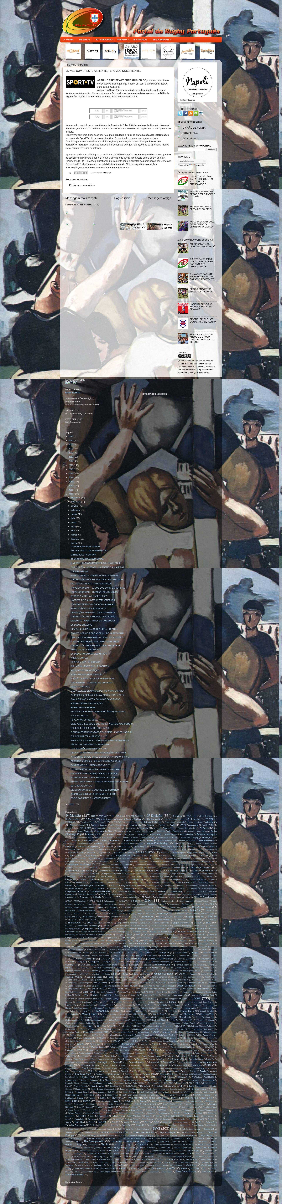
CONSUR (103, 894)
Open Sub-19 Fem (187, 1041)
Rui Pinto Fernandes (201, 1095)
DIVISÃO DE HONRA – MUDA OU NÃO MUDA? (93, 621)
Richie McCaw (131, 1086)
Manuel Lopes (89, 1014)
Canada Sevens (207, 873)
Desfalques (174, 904)
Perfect (203, 1056)
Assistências (70, 843)
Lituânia (96, 1002)
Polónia (161, 1059)
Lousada (128, 1005)
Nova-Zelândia (84, 1038)
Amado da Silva (104, 831)
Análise (110, 834)
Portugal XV (168, 1062)
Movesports (168, 1029)
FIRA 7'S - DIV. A (113, 943)
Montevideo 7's (113, 1029)
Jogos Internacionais (111, 986)
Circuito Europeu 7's (184, 882)
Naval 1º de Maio (91, 1035)
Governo (205, 956)
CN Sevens (99, 888)
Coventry (84, 897)
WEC (88, 1165)
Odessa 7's (104, 1041)
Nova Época (203, 1035)
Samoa (143, 1101)
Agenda (150, 825)
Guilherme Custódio (206, 962)
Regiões (146, 1080)
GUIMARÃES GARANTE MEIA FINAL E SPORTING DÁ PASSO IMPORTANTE (202, 276)
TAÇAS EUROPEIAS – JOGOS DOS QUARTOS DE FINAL (98, 588)
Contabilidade (116, 894)
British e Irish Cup (179, 855)
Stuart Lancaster (178, 1119)
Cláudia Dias (167, 885)
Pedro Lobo (83, 1056)
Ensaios (197, 920)
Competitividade (175, 891)
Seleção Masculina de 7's (196, 1104)
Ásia (149, 840)
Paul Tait (154, 1050)
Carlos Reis (178, 876)
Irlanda (125, 974)
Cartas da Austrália (193, 876)
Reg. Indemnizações (131, 1080)
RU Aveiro (170, 1086)
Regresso (157, 1080)
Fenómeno (209, 938)
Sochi (91, 1116)
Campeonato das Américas (144, 868)
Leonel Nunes (84, 999)
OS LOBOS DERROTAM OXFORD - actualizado (93, 604)
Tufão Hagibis (148, 1153)
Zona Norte (207, 1171)
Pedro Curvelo (186, 1053)
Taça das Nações (168, 1132)
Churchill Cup (80, 882)
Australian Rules (128, 843)
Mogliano (169, 1026)
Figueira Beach (120, 940)
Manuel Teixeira (109, 1014)
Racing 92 (100, 1074)
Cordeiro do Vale (207, 894)
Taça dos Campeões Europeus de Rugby (135, 1135)
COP (153, 894)
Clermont (179, 885)
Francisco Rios (131, 950)
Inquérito (150, 971)
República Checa (72, 1083)
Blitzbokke (91, 853)
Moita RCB (180, 1026)
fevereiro (75, 539)
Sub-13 (211, 1119)
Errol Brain (82, 926)
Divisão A (174, 907)
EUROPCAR (200, 929)
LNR (112, 1002)
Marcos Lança (71, 1017)
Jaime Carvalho (207, 974)
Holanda (96, 968)
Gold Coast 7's (167, 955)
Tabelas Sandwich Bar (143, 1132)
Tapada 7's (164, 1138)
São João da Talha (194, 1101)
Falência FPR (199, 935)
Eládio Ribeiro (88, 917)
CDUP (111, 879)
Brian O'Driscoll (106, 855)
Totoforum (180, 1151)
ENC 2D (103, 920)
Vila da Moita (191, 1159)
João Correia (73, 980)
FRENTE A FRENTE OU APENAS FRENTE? (91, 798)
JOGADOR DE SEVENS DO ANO (152, 983)
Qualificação (161, 1071)
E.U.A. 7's (89, 913)
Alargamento (99, 828)
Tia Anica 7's (150, 1141)
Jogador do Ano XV (196, 983)
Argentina (114, 840)
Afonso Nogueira (100, 825)
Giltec (85, 956)
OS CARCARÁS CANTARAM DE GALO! (89, 748)
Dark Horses (80, 904)
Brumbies (193, 855)
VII (179, 1159)
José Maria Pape (173, 989)
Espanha (89, 928)
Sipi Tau (177, 1113)
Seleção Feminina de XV (172, 1104)
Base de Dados (123, 846)
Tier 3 (191, 1141)
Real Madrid (209, 1077)
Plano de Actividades (106, 1059)
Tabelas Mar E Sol (73, 1132)
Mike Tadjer (114, 1026)
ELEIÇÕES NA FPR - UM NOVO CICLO (89, 736)
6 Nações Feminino (132, 819)
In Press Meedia (91, 971)
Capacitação (70, 876)
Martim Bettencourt (154, 1017)
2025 (71, 436)
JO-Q (140, 977)
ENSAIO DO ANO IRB (182, 920)
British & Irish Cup (123, 855)
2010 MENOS (117, 816)
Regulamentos (171, 1080)
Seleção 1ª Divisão (105, 1104)
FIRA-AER (142, 943)
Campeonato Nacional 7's (204, 870)
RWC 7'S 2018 (191, 1098)
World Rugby (191, 1165)
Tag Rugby (152, 1138)
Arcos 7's (76, 840)
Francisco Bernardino (208, 947)
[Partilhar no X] (80, 172)
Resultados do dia (122, 1083)
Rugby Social (112, 1095)
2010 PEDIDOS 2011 (134, 816)
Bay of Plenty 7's (140, 846)
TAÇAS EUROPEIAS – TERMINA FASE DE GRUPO (94, 592)
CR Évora (119, 897)
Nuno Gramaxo (115, 1038)
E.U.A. (77, 913)
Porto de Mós (89, 1062)
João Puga (196, 980)
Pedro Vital (182, 1056)
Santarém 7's (178, 1101)
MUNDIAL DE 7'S (183, 1029)
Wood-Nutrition (176, 1165)
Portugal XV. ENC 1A (187, 1062)
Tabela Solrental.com (191, 1129)
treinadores (209, 1151)
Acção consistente (195, 822)
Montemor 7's (97, 1029)
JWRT (96, 995)
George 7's (164, 952)
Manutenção (125, 1014)
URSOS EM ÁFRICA (80, 687)
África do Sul (135, 825)
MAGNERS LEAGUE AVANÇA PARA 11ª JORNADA (94, 773)
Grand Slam (105, 959)
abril (73, 530)
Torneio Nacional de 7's (138, 1150)
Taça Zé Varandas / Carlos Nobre (132, 1138)
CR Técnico (147, 897)
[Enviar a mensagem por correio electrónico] (70, 172)
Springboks (79, 1119)
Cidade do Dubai (114, 882)
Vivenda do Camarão (137, 1162)
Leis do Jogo (208, 995)
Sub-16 (79, 1122)
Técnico (200, 1138)
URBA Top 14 (99, 1156)
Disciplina (113, 907)
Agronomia (193, 825)
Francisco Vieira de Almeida (168, 950)
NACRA (156, 1032)
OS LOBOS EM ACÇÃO (82, 625)
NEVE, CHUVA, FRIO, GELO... (85, 720)
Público (91, 1071)
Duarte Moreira (181, 910)
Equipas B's (145, 923)
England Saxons (145, 920)
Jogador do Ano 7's (177, 983)
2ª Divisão (154, 816)
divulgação (104, 910)
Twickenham (170, 1153)
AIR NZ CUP (85, 828)
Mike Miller (101, 1026)
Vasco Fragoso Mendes (204, 1156)
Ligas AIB (164, 999)
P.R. (178, 1044)
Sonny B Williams (134, 1116)
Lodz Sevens (208, 1002)
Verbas (118, 1159)
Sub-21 (136, 1122)
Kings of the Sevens (150, 995)
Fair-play (186, 935)
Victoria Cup (158, 1159)
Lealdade (196, 995)
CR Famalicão (133, 897)
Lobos (172, 1001)
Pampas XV (126, 1047)
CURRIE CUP (136, 901)
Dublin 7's (210, 910)
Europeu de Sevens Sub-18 (162, 932)
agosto (74, 514)
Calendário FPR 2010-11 (204, 858)
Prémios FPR (181, 1065)
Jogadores (212, 983)
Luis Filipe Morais (81, 1008)
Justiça (77, 995)
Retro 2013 (181, 1083)
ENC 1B (73, 920)
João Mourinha (148, 980)
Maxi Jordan (171, 1017)
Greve (180, 959)
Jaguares (193, 974)
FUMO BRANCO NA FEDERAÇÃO (87, 674)
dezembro (76, 497)
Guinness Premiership (130, 965)
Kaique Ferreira (121, 995)
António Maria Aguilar (104, 837)
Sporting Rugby (192, 1116)
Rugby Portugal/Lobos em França (186, 1092)
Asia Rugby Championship (165, 840)
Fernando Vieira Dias (89, 941)
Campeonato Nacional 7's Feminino (117, 873)
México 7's (212, 1020)
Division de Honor (86, 910)
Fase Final (126, 937)
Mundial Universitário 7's (123, 1032)
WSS (172, 1168)
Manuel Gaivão (71, 1014)
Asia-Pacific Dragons (187, 840)
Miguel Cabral (108, 1023)
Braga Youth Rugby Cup (197, 852)
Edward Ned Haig (72, 917)
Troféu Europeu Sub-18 (117, 1153)
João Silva (72, 983)
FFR (102, 941)
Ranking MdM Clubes (169, 1074)
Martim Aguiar (137, 1017)
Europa (189, 929)
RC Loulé (128, 1077)
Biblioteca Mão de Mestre (176, 849)
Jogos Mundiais (131, 986)
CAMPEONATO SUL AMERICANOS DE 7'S (90, 765)
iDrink (205, 968)
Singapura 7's (164, 1113)
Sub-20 (126, 1122)
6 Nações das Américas (111, 819)
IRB (115, 974)
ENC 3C (132, 920)
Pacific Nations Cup (205, 1044)
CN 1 (88, 888)
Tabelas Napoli (90, 1132)
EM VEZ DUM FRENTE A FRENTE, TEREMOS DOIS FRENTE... (100, 781)
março (74, 535)
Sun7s (92, 1125)
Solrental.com (118, 1116)
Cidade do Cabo (96, 882)
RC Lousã (140, 1077)
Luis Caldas (175, 1005)
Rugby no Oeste (162, 1092)
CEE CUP (122, 879)
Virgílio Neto (84, 1162)
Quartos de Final (177, 1071)
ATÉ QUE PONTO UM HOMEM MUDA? (89, 550)
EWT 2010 (148, 935)
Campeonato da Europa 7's (80, 864)
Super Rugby (197, 1125)
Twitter (181, 1153)
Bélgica (203, 846)
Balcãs (198, 843)
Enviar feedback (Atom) (88, 205)
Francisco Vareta (147, 950)
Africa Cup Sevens (118, 825)
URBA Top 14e (115, 1156)
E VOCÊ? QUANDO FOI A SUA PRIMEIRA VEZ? (93, 678)
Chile (211, 879)
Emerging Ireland (165, 917)
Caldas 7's (158, 858)
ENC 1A (212, 916)
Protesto (155, 1068)
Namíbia (178, 1032)
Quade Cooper (147, 1071)
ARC (67, 840)
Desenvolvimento (156, 904)
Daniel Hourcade (186, 901)
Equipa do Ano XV (105, 923)
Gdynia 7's (150, 953)
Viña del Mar (70, 1162)
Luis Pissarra (97, 1008)
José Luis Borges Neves (153, 989)
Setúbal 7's (150, 1110)
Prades (106, 1065)
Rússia (92, 1098)
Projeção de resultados (91, 1068)
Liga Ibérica (126, 999)
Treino (67, 1153)
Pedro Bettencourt (170, 1053)
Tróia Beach (135, 1153)
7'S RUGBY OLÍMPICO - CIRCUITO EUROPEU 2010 (95, 761)
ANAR (119, 834)
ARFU (104, 840)
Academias (169, 822)
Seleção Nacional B (86, 1107)
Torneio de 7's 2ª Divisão (184, 1145)
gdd (140, 953)
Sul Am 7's (196, 1122)
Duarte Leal (167, 910)
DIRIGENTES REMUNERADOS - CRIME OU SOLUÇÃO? (97, 637)
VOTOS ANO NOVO (182, 1162)
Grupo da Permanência (161, 962)
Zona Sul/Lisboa (74, 1174)
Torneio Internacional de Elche (92, 1151)
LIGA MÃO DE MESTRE (145, 999)
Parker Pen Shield (121, 1050)
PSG (67, 1071)
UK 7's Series (76, 1156)
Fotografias (102, 947)
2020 (71, 453)
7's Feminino (194, 819)
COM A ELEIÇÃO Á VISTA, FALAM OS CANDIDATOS (95, 699)
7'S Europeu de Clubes (174, 819)
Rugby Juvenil (83, 1092)
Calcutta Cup (145, 858)
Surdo (109, 1129)
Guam (192, 962)
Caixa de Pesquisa (129, 858)
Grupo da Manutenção (139, 962)
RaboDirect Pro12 (82, 1074)
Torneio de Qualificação (94, 1148)
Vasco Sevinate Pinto (73, 1159)
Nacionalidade (143, 1032)
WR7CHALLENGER (83, 1168)
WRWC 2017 (136, 1168)
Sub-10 (192, 1119)
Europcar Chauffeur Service (92, 932)
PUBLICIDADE (78, 1071)
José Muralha (188, 989)
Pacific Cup (188, 1044)
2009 (71, 804)
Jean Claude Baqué (126, 977)
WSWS (184, 1168)
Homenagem (108, 968)
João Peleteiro (183, 980)
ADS (88, 825)
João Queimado (210, 980)
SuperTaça (73, 1129)
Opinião (80, 1044)
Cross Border (208, 897)
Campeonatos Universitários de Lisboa (151, 874)
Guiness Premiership (108, 965)
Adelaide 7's (211, 822)
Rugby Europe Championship (103, 1089)
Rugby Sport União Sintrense (134, 1095)
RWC (103, 1097)
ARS (142, 840)
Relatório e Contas (191, 1080)
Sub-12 (201, 1119)
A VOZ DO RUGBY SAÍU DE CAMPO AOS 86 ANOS (95, 641)
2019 (71, 457)
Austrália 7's (113, 843)
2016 (71, 469)
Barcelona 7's (107, 846)
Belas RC (179, 846)
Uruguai (127, 1156)
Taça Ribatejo (109, 1138)
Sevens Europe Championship (204, 1110)
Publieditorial (103, 1071)
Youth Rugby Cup (89, 1172)
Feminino (173, 937)
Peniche (194, 1056)
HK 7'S (68, 968)
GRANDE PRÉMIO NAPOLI (160, 959)
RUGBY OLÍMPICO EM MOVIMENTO (88, 608)
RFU (191, 1083)
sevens (162, 1109)
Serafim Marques (210, 1107)
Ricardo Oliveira (116, 1086)
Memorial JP (186, 1020)
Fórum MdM (89, 947)
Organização (128, 1043)
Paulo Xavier (140, 1053)
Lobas (119, 1002)
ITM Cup (146, 974)
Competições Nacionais (100, 891)
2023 (71, 440)
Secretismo (78, 1104)
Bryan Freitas (94, 858)
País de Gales (97, 1047)
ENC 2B (93, 920)
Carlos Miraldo (149, 876)
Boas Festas (119, 852)
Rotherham (158, 1086)
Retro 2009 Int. (139, 1083)
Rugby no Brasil (146, 1092)
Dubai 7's (195, 910)
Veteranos (129, 1159)
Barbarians (69, 846)
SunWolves (102, 1125)
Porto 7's (210, 1059)
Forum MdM (76, 947)
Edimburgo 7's (165, 913)
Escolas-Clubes (199, 926)
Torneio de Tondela (147, 1148)
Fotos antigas (115, 947)
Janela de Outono (73, 977)
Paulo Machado (100, 1053)
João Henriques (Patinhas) (92, 980)
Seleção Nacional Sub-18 (108, 1107)
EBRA (140, 913)
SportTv (68, 1119)
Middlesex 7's (93, 1023)
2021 (71, 448)
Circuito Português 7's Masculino (126, 885)
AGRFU (183, 825)
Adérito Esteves (76, 825)
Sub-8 (156, 1122)
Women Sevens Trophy (157, 1165)
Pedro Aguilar (153, 1053)
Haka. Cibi (147, 965)
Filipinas (193, 941)
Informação (107, 971)
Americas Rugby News (197, 831)
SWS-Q (173, 1129)
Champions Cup (178, 879)
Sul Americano (78, 1125)
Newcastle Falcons (133, 1035)
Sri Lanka (92, 1119)
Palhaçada (114, 1047)
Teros (77, 1141)
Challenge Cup (136, 879)
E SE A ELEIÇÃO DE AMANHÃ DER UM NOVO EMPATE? (97, 691)
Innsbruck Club (137, 971)
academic (181, 822)
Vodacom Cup (155, 1162)
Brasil (214, 852)
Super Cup (172, 1125)
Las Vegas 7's (180, 995)
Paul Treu (169, 1050)
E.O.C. (67, 913)
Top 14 (105, 1144)
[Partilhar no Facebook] (83, 172)
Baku (190, 843)
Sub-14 (68, 1122)
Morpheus (126, 1029)
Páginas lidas (70, 1047)
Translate (199, 165)
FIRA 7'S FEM (128, 943)
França (154, 946)
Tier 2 (183, 1141)
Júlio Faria (175, 992)
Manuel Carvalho (207, 1011)
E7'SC (122, 913)
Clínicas (213, 885)
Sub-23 (148, 1122)
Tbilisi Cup (190, 1138)
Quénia (193, 1071)
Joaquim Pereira (100, 983)
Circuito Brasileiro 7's (133, 882)
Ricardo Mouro (98, 1086)
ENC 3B (122, 920)
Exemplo (159, 935)
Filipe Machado (181, 941)
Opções (145, 1041)
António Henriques (207, 834)
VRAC (195, 1162)
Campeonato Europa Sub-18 (78, 870)
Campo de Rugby (178, 874)
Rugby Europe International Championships (164, 1089)
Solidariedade (103, 1116)
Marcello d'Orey (207, 1014)
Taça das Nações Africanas (193, 1132)
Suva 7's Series (143, 1129)
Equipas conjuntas (161, 923)
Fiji (137, 940)
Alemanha (143, 828)
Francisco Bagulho (170, 947)
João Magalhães (113, 980)
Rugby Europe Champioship (131, 1089)
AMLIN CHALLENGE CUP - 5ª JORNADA (90, 666)
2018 (71, 461)
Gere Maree (208, 953)
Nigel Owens (150, 1035)
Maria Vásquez (86, 1017)
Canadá (191, 873)
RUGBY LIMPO (114, 1092)
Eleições (107, 172)
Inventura (95, 974)
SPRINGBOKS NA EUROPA (83, 555)
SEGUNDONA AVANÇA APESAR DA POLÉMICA (201, 207)
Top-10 (130, 1145)
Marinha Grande (102, 1017)
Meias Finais (185, 1017)
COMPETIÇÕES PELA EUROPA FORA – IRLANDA (94, 629)
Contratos (129, 894)
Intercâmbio (209, 971)
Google (195, 956)
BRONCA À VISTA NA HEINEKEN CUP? (89, 596)
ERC (208, 922)
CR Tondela (160, 897)
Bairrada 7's (179, 843)
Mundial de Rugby (72, 1032)
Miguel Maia (141, 1023)
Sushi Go (119, 1129)
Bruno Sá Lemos (78, 858)
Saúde (68, 1104)
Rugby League (98, 1092)
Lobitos (160, 1002)
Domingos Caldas (134, 910)
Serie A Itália (107, 1110)
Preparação (195, 1065)
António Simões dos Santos (127, 837)
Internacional (70, 974)
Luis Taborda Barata (146, 1008)
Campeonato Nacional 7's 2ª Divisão (84, 874)
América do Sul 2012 (144, 831)
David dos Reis (94, 904)
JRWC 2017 (148, 992)
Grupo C (108, 961)
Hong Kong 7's (140, 968)
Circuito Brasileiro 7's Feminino (158, 882)
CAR (81, 876)
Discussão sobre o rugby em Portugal (138, 907)
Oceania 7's (212, 1038)
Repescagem (208, 1080)
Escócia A (107, 926)
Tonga (80, 1144)
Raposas (104, 1077)
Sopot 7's (148, 1116)
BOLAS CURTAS (145, 852)
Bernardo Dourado (94, 849)
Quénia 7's (204, 1071)
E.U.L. (114, 913)
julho (73, 518)
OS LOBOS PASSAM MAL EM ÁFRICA (88, 654)
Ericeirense (69, 926)
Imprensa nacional (73, 971)
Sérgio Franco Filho (91, 1110)
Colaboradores (128, 888)
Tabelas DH (209, 1129)
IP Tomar (106, 974)
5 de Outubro (206, 816)
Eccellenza (150, 913)
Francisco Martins (76, 949)
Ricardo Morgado (81, 1086)
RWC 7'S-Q (206, 1098)
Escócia (94, 925)
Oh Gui (135, 1041)
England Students (162, 920)
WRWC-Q (161, 1168)
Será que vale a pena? (191, 1107)
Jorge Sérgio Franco (76, 989)
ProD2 (207, 1065)
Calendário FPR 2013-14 (99, 861)
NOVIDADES (101, 1038)
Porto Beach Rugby (73, 1062)
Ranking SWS (88, 1077)
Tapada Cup (178, 1138)
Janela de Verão (94, 977)
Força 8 (182, 943)
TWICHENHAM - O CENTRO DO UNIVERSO (91, 682)
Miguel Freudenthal (125, 1023)
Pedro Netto (110, 1056)
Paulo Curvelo (193, 1050)
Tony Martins (93, 1145)
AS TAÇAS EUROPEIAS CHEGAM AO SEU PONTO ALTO (97, 695)
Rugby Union (155, 1095)
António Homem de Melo (82, 837)
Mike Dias (87, 1026)
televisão (210, 1138)
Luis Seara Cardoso (126, 1008)
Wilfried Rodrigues (136, 1165)
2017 (71, 465)
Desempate (140, 904)
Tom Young (202, 1141)
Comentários (158, 888)
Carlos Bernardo (105, 876)
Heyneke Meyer (198, 965)
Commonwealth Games (176, 888)
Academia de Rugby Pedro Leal (148, 822)
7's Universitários (87, 822)
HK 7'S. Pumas (83, 968)
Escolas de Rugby (182, 926)
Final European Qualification (86, 943)
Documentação (118, 910)
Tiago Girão (164, 1141)
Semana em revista (148, 1107)
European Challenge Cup (118, 932)
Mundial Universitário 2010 (95, 1032)
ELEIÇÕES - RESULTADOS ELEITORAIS (90, 728)
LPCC (137, 1005)
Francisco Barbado (188, 947)
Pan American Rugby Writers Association (151, 1047)
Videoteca (170, 1159)
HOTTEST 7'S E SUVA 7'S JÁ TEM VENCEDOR (93, 600)
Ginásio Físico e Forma (100, 956)
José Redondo (203, 989)
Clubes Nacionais (75, 888)
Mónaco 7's (84, 1029)
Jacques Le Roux (163, 973)
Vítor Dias (104, 1162)
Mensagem (199, 1020)
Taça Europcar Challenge (167, 1135)
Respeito (86, 1083)
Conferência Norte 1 (206, 891)
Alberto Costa (130, 828)
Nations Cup (75, 1035)
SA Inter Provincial (103, 1101)
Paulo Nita (114, 1053)
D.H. (148, 900)
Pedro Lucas (96, 1056)
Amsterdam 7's (95, 834)
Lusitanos (177, 1008)
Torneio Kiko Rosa (116, 1150)
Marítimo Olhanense (120, 1017)
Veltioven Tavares (105, 1159)
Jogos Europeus (92, 986)
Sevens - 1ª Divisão (181, 1110)
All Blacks (204, 828)
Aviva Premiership (157, 843)
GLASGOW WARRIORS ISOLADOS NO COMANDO (95, 790)
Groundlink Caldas (209, 959)
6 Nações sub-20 (152, 819)
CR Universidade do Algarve (179, 897)
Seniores (174, 1107)
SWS (156, 1128)
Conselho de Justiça (87, 894)
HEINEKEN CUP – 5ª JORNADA (85, 662)
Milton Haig (126, 1026)
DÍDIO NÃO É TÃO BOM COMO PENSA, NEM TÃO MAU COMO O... (103, 724)
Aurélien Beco (85, 843)
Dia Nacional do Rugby (191, 904)
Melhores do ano (139, 1020)
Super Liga (184, 1125)
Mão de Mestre (140, 1014)
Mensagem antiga (159, 198)
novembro (76, 502)
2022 (71, 444)
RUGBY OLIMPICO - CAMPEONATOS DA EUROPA (94, 575)
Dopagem (149, 910)
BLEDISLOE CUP (76, 852)
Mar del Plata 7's (160, 1014)
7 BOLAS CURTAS (79, 571)
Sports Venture (208, 1116)
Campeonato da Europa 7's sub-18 (189, 865)
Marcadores (189, 1014)
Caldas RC (171, 858)
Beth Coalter (127, 849)
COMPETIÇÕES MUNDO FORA (201, 888)
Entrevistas (74, 922)
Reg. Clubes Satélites (109, 1080)
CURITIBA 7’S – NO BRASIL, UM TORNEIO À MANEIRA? (97, 567)
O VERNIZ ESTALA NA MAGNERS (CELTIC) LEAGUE (96, 563)
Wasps (80, 1165)
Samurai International (160, 1101)
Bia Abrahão (140, 849)
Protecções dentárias (140, 1068)
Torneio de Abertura (205, 1144)
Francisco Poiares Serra (96, 950)
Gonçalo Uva (184, 956)
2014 (71, 477)
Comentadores (144, 888)
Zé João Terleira (141, 1172)
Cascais (208, 876)
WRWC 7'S (149, 1168)
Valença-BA (149, 1156)
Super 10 (114, 1125)
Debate (121, 904)
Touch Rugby (193, 1150)
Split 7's (159, 1116)
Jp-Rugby (136, 992)
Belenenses (192, 846)
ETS (181, 929)
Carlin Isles (91, 876)
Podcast (152, 1059)
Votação (167, 1162)
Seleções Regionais (129, 1107)
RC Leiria (117, 1077)
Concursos (190, 891)
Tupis (160, 1153)
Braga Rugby (178, 852)
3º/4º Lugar (192, 816)
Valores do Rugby (164, 1156)
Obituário (186, 1038)
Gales (86, 953)
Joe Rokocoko (130, 983)
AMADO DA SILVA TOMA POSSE (86, 650)
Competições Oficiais (125, 891)
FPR (125, 946)
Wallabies (69, 1165)
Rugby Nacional (130, 1092)
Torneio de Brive (72, 1148)
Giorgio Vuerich (119, 956)
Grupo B (95, 961)
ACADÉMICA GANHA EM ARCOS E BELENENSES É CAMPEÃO (202, 194)
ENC (202, 917)
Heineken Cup (162, 964)
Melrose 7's (173, 1020)
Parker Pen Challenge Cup (100, 1050)
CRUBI (92, 901)
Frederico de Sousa (191, 950)
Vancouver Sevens (183, 1156)
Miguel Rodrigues (207, 1023)
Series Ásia (120, 1110)
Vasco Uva (90, 1159)
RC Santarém (183, 1077)
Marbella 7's (176, 1014)
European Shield (140, 932)
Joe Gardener (115, 983)
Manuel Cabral (187, 1011)
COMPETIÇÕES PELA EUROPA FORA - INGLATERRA (96, 645)
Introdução (84, 974)
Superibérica (211, 1125)
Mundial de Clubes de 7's (204, 1029)
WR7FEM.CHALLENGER (105, 1168)
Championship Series (197, 879)
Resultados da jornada (102, 1083)
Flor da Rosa (170, 943)
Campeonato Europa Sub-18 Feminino (114, 871)
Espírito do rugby (105, 929)
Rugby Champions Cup (198, 1086)
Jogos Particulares (209, 986)
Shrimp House (125, 1113)
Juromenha (187, 992)
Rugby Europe (81, 1089)
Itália (136, 974)
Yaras (77, 1172)
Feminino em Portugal (192, 938)
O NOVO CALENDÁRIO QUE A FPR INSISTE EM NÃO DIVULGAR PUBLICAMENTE (201, 180)
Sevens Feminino (75, 1113)
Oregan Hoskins (110, 1044)
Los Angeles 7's (88, 1005)
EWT (138, 935)
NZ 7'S (158, 1038)
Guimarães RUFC (88, 965)
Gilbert (77, 956)
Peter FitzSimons (81, 1059)
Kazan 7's (135, 995)
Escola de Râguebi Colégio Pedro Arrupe (130, 926)
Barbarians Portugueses (88, 846)
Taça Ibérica (206, 1135)
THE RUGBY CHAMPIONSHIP (125, 1141)
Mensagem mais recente (81, 198)
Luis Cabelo (162, 1005)
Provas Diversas (207, 1068)
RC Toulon (196, 1077)
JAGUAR (182, 974)
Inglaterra (120, 970)
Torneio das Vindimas (162, 1145)
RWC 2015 (117, 1098)
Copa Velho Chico (189, 894)
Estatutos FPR (159, 929)
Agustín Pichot (71, 828)
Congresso (69, 894)
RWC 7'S (175, 1098)
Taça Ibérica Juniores (73, 1138)
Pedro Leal (70, 1056)
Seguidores (90, 1104)
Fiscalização (157, 943)
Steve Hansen (163, 1119)
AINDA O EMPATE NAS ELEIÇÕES (87, 703)
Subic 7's (166, 1122)
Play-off (139, 1059)
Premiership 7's (164, 1065)
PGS (92, 1059)
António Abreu (170, 834)
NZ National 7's (172, 1038)
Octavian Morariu (75, 1041)
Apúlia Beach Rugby (189, 837)
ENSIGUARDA (211, 920)
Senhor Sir (163, 1107)
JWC (86, 995)
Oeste (126, 1041)
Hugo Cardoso (182, 968)
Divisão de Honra (201, 907)
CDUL (101, 879)
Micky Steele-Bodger (76, 1023)
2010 (71, 494)
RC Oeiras (169, 1077)
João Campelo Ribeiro (192, 977)
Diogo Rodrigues (72, 907)
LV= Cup (75, 1011)
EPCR (90, 923)
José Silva (89, 991)
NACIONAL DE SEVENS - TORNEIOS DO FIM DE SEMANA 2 (202, 307)
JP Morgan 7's (123, 992)
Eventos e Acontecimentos (100, 935)
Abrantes (127, 822)
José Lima (136, 989)
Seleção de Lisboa (123, 1104)
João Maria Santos (130, 980)
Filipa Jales (148, 940)
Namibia (166, 1032)
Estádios (120, 929)
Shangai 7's (111, 1113)
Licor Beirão (98, 999)
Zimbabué (155, 1172)
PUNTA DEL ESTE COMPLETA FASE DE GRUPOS (94, 777)
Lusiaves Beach (163, 1008)
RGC (198, 1083)
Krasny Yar (166, 995)
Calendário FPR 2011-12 (75, 861)
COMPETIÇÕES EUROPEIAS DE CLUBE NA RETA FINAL (97, 633)
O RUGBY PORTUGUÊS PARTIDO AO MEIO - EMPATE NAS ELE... (102, 732)
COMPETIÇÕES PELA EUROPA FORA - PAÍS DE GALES (97, 579)
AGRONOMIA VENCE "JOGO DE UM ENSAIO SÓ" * (203, 246)
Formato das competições (199, 943)
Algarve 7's (168, 828)
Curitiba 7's (123, 901)
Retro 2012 (168, 1083)
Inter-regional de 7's (191, 971)
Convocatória (142, 894)
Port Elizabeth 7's (176, 1059)
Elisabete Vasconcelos (120, 917)
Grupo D (121, 961)
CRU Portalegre (80, 901)
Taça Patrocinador (93, 1138)
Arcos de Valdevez (91, 840)
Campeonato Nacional (176, 870)
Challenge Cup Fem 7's (158, 879)
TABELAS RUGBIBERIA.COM (114, 1132)
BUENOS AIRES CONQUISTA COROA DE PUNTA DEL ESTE (99, 769)
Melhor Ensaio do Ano (205, 1017)
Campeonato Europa (199, 867)
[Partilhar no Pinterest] (86, 172)
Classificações (153, 885)
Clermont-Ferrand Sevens (196, 885)
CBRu (92, 879)
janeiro (74, 543)
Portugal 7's (118, 1062)
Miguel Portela (190, 1023)
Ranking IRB (149, 1074)
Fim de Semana (207, 940)
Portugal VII (154, 1062)
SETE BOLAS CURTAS (81, 786)
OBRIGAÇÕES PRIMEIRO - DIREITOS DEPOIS (93, 612)
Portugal (102, 1062)
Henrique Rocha (182, 965)
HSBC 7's (169, 968)
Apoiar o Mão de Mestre (168, 837)
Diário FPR (209, 904)
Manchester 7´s (157, 1011)
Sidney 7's (139, 1113)
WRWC (122, 1168)
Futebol (213, 949)
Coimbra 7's (114, 888)
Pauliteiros (180, 1050)
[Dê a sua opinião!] (78, 172)
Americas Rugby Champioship (170, 831)
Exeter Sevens (173, 935)
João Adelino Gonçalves (157, 977)
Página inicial (122, 198)
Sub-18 (102, 1122)
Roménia (144, 1086)
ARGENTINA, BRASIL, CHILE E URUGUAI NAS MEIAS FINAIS (100, 757)
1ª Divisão (73, 816)
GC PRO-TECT (116, 953)
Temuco (68, 1141)
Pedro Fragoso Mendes (204, 1053)
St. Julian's (117, 1119)
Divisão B (185, 907)
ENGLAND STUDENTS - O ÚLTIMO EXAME (91, 584)
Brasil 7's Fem (76, 855)
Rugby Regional (72, 1095)
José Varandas (107, 992)
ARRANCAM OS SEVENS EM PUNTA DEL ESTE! (93, 794)
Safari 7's (117, 1101)
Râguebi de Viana (132, 1074)
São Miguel (209, 1101)
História (211, 965)
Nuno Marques (131, 1038)
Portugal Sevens (136, 1062)
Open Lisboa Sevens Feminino (164, 1041)
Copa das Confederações (168, 894)
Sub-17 (92, 1122)
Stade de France (132, 1119)
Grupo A (82, 961)
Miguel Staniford (72, 1026)
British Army (163, 855)
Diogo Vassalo (88, 907)
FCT (156, 938)
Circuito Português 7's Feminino (91, 885)
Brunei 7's (204, 855)
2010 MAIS (103, 816)
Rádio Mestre (114, 1074)
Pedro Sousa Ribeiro (151, 1056)
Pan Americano (177, 1047)
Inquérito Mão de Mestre (168, 971)
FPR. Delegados (141, 947)
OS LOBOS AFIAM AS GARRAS (85, 546)
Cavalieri (82, 879)
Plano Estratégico (125, 1059)
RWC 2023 (163, 1098)
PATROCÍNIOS (138, 1050)
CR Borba (97, 897)
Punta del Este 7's (129, 1071)
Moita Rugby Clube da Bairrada (201, 1026)
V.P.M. (139, 1156)
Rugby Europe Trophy (196, 1089)
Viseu (95, 1162)
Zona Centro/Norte (186, 1171)
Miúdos (137, 1026)
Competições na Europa (75, 891)
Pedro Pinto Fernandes (128, 1056)
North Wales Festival (166, 1035)
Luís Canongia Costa (192, 1005)
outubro (75, 506)
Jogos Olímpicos (186, 985)
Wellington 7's (100, 1165)
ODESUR (116, 1041)
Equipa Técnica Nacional (127, 923)
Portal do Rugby (196, 1059)
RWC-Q (86, 1101)
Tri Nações (78, 1153)
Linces (196, 998)
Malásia (129, 1011)
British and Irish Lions (144, 855)
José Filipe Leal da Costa (118, 989)
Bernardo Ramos (112, 849)
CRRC (68, 901)
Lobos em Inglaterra (191, 1002)
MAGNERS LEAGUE (108, 1010)
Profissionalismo (72, 1068)
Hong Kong (122, 968)
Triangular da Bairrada (96, 1153)
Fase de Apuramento (108, 938)
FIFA (109, 941)
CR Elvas (108, 897)
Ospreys (144, 1044)
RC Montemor (156, 1077)
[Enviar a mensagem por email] (75, 172)
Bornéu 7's (165, 853)
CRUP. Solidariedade (106, 901)
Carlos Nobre (163, 876)
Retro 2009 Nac (154, 1083)
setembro (75, 510)
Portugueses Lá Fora (90, 1065)
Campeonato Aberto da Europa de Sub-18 (168, 861)
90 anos (100, 822)
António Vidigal (147, 837)
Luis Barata (148, 1005)
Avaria (140, 843)
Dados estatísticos (168, 901)
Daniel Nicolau (202, 901)
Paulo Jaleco (70, 1053)
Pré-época (150, 1065)
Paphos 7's (190, 1047)
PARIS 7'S (81, 1050)
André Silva (129, 834)
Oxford (170, 1044)
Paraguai (69, 1050)
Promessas (124, 1068)
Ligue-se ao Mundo (179, 999)
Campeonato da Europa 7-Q (201, 861)
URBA (87, 1156)
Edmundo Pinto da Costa (187, 913)
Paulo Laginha (85, 1053)
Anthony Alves (155, 834)
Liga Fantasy (112, 999)
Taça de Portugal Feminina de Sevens (98, 1135)
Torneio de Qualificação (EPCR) (121, 1148)
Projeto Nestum (111, 1068)
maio (73, 526)
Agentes (162, 825)
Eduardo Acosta (207, 913)
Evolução (119, 935)
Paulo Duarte (208, 1050)
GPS (214, 955)
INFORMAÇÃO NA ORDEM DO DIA (87, 559)
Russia (80, 1098)
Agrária (173, 825)
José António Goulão (96, 989)
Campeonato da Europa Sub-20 (114, 868)
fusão (204, 949)
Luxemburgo (206, 1008)
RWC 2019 (133, 1098)
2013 (71, 481)
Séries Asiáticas (135, 1110)
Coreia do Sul (71, 897)
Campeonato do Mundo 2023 (172, 868)
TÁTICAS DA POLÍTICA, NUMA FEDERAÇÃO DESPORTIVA (98, 753)
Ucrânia (207, 1153)
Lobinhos (140, 1002)
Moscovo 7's (151, 1029)
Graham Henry (76, 959)
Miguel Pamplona (173, 1023)
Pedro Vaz (171, 1056)
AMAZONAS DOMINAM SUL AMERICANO (90, 744)
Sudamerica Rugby (180, 1122)
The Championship (94, 1141)
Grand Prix (90, 959)
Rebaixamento (71, 1080)
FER (67, 941)
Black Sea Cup (211, 849)
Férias (74, 941)
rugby (180, 1086)
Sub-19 (115, 1122)
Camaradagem (119, 861)
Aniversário (142, 834)
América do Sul (124, 831)
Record (84, 1080)
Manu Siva (172, 1011)
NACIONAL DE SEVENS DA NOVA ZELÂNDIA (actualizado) (98, 711)
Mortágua (137, 1029)
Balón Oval (209, 843)
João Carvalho (211, 977)
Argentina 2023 (130, 840)
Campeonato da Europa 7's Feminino (116, 865)
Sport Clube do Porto (174, 1116)
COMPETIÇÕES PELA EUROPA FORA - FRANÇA (94, 616)
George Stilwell (181, 953)
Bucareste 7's (110, 858)
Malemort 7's (141, 1011)
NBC (104, 1035)
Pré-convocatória (136, 1065)
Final (67, 943)
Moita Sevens (70, 1029)
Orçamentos (95, 1044)
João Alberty (175, 977)
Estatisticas (143, 928)
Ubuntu (198, 1153)
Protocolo (166, 1068)
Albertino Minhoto (115, 828)
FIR (102, 943)
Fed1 (164, 938)
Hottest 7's (157, 968)
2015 (71, 473)
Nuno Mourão (145, 1038)
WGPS (120, 1165)
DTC (157, 910)
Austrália (98, 843)
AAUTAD (117, 822)
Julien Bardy (162, 992)
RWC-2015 (71, 1101)
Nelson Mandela (115, 1035)
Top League (119, 1145)
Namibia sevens (192, 1032)
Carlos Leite (135, 876)
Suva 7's (129, 1129)
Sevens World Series (93, 1113)
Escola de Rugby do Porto (161, 926)
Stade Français (148, 1119)
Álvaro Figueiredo (85, 831)
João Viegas (85, 983)
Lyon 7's (87, 1011)
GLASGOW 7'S (135, 955)
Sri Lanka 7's (104, 1119)
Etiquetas (172, 929)
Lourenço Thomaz (105, 1005)
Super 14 (126, 1125)
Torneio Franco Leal (182, 1148)
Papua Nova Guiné (206, 1047)
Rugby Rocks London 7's (93, 1095)
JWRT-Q (107, 995)
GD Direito (131, 953)
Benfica (213, 846)
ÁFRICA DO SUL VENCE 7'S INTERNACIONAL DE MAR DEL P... (100, 740)
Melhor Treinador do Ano (119, 1020)
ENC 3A (113, 920)
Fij (131, 941)
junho (74, 522)
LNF (104, 1002)
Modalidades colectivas (152, 1026)
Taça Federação (188, 1135)
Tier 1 (175, 1141)
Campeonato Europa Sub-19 (147, 870)
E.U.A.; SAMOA (102, 913)
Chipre (68, 882)
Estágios (131, 929)
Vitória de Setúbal (118, 1162)
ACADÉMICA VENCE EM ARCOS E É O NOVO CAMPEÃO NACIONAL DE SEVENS (202, 338)
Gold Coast (152, 956)
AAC (109, 822)
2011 (71, 490)
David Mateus (109, 904)
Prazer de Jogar (118, 1065)
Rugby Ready (208, 1092)
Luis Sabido (110, 1008)
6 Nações (90, 819)
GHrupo (68, 956)
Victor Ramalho (143, 1159)
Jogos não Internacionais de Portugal (158, 986)
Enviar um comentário (82, 185)
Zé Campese (126, 1172)
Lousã (118, 1005)
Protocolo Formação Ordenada (185, 1068)
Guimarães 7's (71, 965)
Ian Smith (195, 968)
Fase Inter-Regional (143, 938)
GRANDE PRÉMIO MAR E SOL (127, 959)
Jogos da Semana (75, 986)
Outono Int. (156, 1044)
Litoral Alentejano (83, 1002)
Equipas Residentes (181, 923)
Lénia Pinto (70, 999)
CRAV (196, 897)
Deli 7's (130, 904)
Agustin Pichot (208, 825)
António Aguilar (186, 834)
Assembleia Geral (206, 840)
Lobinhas (129, 1002)
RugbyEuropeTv (170, 1095)
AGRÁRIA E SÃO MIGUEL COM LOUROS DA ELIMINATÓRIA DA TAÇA (202, 224)
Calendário (186, 858)
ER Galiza (197, 923)
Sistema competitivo (193, 1113)
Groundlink (191, 959)
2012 (71, 486)
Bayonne (153, 846)
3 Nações (177, 816)
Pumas (114, 1071)
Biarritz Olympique (155, 849)
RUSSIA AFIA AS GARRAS (83, 707)
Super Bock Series (156, 1125)
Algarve (156, 828)
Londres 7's (70, 1005)
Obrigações (199, 1038)
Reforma (93, 1080)
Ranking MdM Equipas (191, 1074)
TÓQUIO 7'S (142, 1144)
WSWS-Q (194, 1168)
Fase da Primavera (88, 938)
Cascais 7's (70, 879)
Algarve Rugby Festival (187, 828)
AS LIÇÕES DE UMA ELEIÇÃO (85, 670)
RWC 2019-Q (149, 1098)
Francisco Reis (116, 950)
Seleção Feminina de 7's (146, 1104)
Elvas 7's (135, 917)
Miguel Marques (156, 1023)
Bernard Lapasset (75, 849)
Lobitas (151, 1002)
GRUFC (71, 962)
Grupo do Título (180, 962)
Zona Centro (167, 1171)
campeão (144, 861)
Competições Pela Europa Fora (151, 891)
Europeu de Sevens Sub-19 (191, 931)
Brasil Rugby (91, 855)
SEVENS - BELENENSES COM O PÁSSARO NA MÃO (203, 320)
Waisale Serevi (208, 1162)
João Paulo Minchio (166, 980)
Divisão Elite (70, 910)
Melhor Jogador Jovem (96, 1020)
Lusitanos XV (190, 1008)
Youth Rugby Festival (109, 1171)
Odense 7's (90, 1041)
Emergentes (147, 916)
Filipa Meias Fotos (164, 941)
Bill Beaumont (195, 849)
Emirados (179, 917)
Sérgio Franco (73, 1110)
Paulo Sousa (126, 1053)
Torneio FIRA (164, 1148)
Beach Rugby (166, 846)
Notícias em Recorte (186, 1035)
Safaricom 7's (130, 1101)
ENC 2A (83, 920)
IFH (212, 968)
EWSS (129, 935)
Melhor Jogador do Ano (74, 1020)
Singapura (151, 1113)
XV (203, 1168)
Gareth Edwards (99, 953)
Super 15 (140, 1125)
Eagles (131, 913)
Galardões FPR (74, 953)
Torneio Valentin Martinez (162, 1151)
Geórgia (194, 952)
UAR (190, 1153)
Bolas (130, 853)
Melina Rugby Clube (157, 1020)
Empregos (191, 916)
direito (100, 907)
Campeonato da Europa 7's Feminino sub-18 (154, 865)
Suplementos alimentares (93, 1129)
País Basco (83, 1047)
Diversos (161, 907)
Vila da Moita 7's (207, 1159)
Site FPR (82, 1116)
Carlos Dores (121, 876)
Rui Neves (185, 1095)
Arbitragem (207, 837)
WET (112, 1165)
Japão (110, 977)
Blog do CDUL (104, 853)
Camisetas (133, 861)
